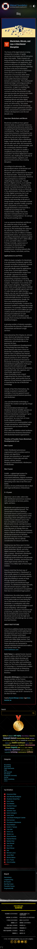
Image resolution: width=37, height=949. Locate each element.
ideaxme (30, 743)
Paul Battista (10, 808)
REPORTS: (22, 925)
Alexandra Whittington (14, 698)
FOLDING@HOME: (8, 928)
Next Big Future (8, 884)
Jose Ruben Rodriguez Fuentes (16, 817)
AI (7, 736)
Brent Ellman (10, 848)
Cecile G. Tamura (12, 827)
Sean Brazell (10, 843)
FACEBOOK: (7, 914)
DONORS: (13, 923)
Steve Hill (9, 846)
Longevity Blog (8, 879)
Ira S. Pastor (10, 860)
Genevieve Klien (11, 794)
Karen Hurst (10, 815)
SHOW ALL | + (6, 864)
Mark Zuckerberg (9, 779)
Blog (18, 13)
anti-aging (17, 736)
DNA (5, 770)
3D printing (7, 765)
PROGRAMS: (22, 928)
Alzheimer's (10, 736)
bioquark (6, 738)
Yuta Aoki (9, 829)
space (31, 750)
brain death (5, 740)
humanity (27, 743)
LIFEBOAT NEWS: (23, 914)
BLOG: (21, 920)
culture (17, 740)
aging (5, 736)
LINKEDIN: (8, 918)
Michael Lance (11, 853)
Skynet (6, 777)
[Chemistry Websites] (18, 723)
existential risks (24, 740)
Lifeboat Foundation (14, 939)
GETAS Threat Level (18, 907)
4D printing (7, 766)
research (22, 750)
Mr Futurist (7, 882)
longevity (14, 747)
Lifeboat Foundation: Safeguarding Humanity (14, 6)
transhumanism (22, 752)
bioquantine (32, 736)
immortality (6, 745)
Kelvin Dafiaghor (12, 813)
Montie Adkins (11, 857)
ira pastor (22, 745)
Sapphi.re (31, 939)
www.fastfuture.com (11, 649)
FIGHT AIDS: (9, 925)
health (14, 743)
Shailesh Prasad (12, 806)
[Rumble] (25, 941)
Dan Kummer (11, 820)
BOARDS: (21, 923)
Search (33, 713)
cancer (8, 740)
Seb (8, 850)
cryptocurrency (13, 740)
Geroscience (7, 877)
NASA (19, 747)
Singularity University (10, 775)
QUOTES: (21, 933)
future (33, 740)
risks (25, 750)
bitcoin (21, 698)
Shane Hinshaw (11, 836)
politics (26, 747)
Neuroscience (23, 747)
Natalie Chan (10, 841)
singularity (28, 750)
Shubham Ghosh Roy (13, 799)
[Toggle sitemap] (31, 6)
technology (14, 752)
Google (10, 743)
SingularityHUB (8, 888)
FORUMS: (14, 933)
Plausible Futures (9, 886)
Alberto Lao (10, 834)
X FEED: (8, 920)
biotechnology (21, 738)
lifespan (7, 748)
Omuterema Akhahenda (14, 822)
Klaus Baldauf (11, 825)
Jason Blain (10, 855)
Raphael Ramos (11, 839)
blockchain (6, 700)
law (10, 700)
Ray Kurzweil (8, 772)
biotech (14, 738)
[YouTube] (22, 941)
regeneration (16, 750)
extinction (29, 740)
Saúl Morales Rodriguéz (14, 796)
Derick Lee (10, 831)
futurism (7, 743)
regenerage (8, 750)
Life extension (30, 745)
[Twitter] (15, 941)
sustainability (7, 752)
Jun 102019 (6, 44)
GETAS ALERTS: (23, 918)
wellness (30, 752)
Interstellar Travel (14, 745)
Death (19, 740)
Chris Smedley (11, 862)
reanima (30, 747)
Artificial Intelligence (25, 736)
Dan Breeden (10, 803)
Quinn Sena (10, 801)
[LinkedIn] (18, 941)
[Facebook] (11, 941)
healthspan (21, 743)
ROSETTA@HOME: (7, 931)
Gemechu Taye (11, 810)
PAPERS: (21, 931)
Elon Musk (7, 774)
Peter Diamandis (9, 768)
